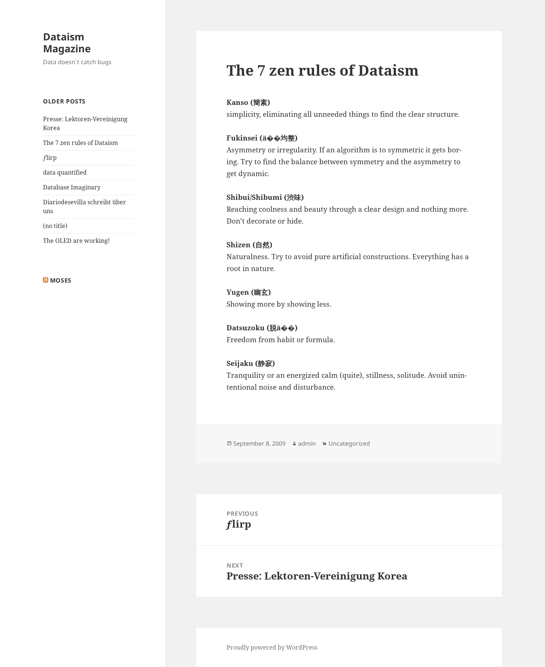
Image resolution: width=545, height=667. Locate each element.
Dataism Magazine (67, 42)
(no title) (55, 226)
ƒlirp (50, 157)
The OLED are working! (76, 241)
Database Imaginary (71, 187)
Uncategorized (349, 443)
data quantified (65, 172)
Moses (61, 280)
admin (307, 443)
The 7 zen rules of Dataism (80, 143)
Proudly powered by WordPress (272, 647)
